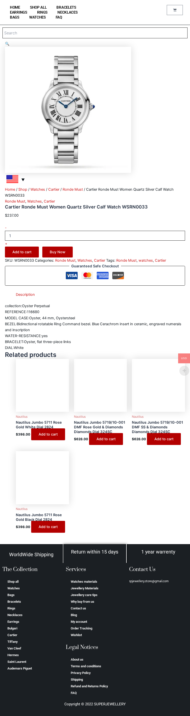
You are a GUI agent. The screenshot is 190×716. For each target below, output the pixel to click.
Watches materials (84, 581)
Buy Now (57, 252)
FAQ (59, 17)
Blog (74, 615)
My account (79, 622)
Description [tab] (25, 294)
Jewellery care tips (84, 595)
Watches (37, 17)
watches (146, 260)
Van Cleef (14, 648)
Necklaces (67, 12)
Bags (14, 17)
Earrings (18, 12)
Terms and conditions (86, 666)
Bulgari (12, 628)
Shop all (38, 7)
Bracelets (66, 7)
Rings (42, 12)
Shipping (77, 679)
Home (10, 189)
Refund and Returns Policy (89, 686)
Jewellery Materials (84, 588)
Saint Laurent (16, 662)
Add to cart (21, 252)
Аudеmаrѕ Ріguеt (19, 668)
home (15, 7)
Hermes (13, 655)
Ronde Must (73, 189)
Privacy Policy (81, 673)
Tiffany (12, 642)
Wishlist (76, 635)
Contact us (78, 608)
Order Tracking (81, 628)
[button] (7, 44)
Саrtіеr (53, 189)
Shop (22, 189)
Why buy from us (82, 601)
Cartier (12, 635)
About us (77, 659)
